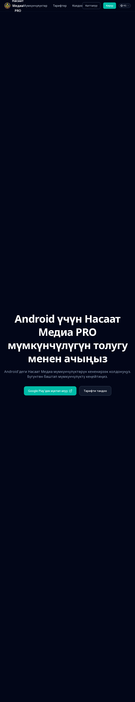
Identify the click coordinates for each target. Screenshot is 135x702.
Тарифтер (60, 6)
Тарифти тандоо (95, 391)
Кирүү (109, 5)
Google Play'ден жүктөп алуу (48, 391)
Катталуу (91, 5)
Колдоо (77, 6)
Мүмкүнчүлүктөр (35, 6)
